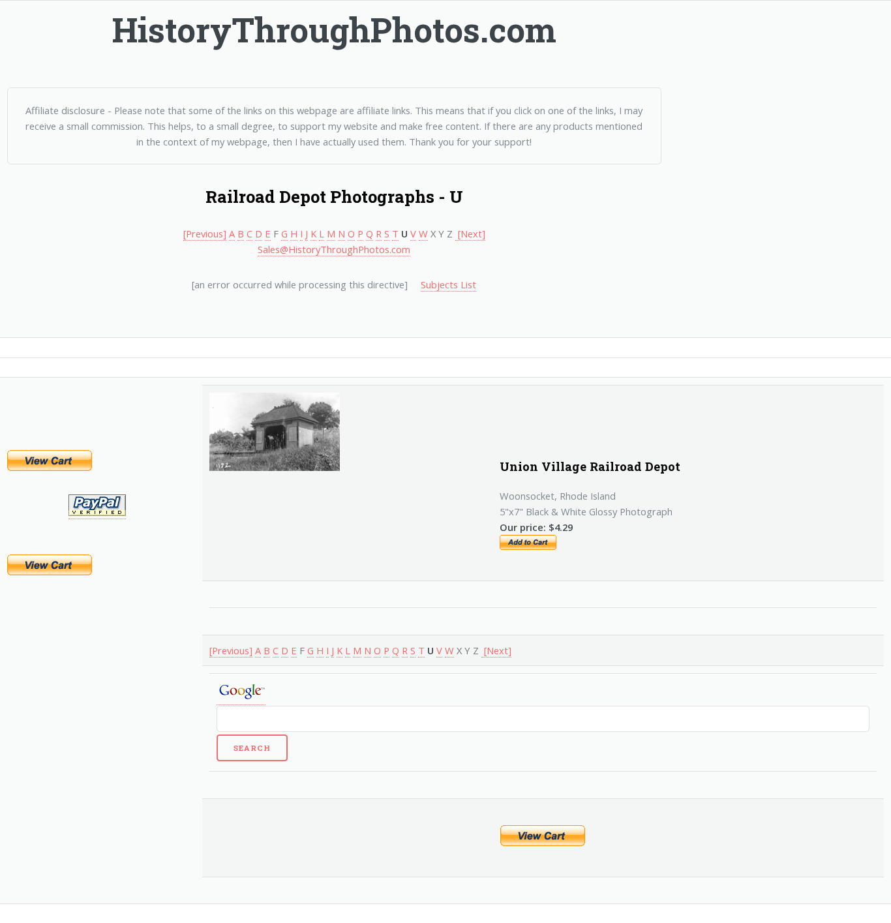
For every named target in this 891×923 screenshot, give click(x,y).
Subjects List (448, 284)
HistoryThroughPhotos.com (334, 29)
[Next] (470, 233)
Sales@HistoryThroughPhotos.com (334, 249)
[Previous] (204, 233)
